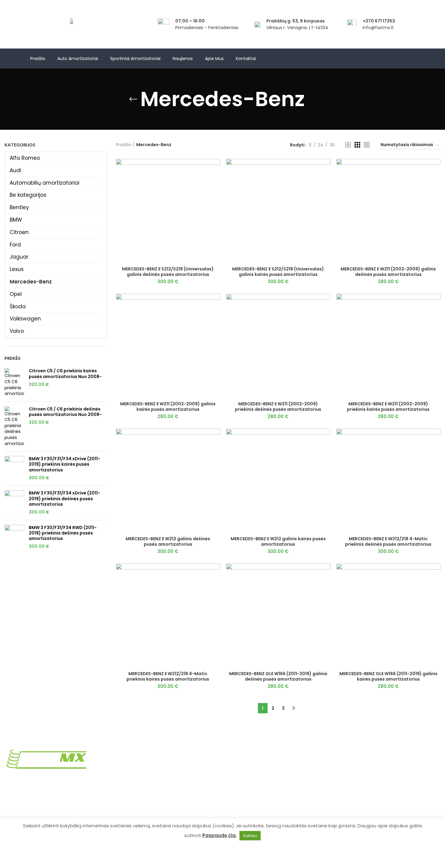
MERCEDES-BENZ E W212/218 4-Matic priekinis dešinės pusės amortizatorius (388, 541)
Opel (16, 294)
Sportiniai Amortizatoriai (135, 58)
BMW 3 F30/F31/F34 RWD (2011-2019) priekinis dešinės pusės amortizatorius (63, 533)
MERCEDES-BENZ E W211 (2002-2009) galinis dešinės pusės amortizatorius (388, 271)
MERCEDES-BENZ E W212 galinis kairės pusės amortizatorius (278, 541)
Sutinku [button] (250, 836)
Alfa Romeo (25, 158)
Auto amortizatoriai (358, 774)
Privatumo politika (135, 774)
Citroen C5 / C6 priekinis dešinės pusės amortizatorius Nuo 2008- (65, 411)
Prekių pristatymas (135, 753)
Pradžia (37, 58)
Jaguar (19, 256)
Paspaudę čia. (219, 835)
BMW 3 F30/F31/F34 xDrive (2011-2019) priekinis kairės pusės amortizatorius (64, 464)
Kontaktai (246, 58)
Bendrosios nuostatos (138, 785)
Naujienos (183, 58)
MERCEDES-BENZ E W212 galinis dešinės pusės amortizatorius (168, 541)
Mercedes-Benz (31, 281)
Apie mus (348, 764)
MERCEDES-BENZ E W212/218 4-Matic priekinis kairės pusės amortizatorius (168, 676)
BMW (16, 219)
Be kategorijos (28, 195)
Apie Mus (214, 58)
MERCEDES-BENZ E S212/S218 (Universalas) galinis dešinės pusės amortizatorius (168, 271)
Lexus (17, 269)
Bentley (19, 207)
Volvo (17, 331)
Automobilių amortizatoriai (44, 182)
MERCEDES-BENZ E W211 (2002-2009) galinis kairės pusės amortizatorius (168, 406)
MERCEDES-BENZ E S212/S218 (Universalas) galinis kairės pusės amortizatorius (278, 271)
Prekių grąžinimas (134, 764)
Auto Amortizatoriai (77, 58)
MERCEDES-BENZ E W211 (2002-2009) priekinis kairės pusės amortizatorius (388, 406)
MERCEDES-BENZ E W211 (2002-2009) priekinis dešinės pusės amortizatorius (278, 406)
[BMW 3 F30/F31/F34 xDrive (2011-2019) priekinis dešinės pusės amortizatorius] (14, 502)
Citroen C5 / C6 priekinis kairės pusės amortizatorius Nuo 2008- (65, 373)
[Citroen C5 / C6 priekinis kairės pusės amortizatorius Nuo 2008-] (14, 382)
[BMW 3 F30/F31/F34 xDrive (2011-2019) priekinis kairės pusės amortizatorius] (14, 468)
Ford (15, 244)
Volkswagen (25, 318)
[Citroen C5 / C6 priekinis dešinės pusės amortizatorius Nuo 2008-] (14, 426)
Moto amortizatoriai (359, 785)
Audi (15, 170)
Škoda (18, 306)
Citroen (19, 232)
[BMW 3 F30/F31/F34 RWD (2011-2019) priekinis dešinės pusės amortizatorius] (14, 537)
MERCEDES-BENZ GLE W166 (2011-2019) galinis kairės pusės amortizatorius (388, 676)
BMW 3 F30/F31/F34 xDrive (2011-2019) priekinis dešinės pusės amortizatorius (64, 498)
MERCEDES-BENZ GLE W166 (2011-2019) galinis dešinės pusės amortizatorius (278, 676)
